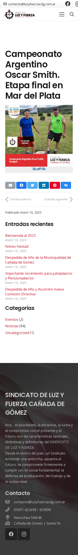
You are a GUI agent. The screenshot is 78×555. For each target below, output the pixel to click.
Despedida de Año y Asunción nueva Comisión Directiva (34, 291)
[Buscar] (72, 14)
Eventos (11, 319)
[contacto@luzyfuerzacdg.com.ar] (9, 502)
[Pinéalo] (55, 185)
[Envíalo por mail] (10, 185)
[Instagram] (24, 534)
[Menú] (61, 14)
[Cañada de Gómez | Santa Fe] (9, 523)
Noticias (11, 326)
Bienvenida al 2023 (20, 235)
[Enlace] (19, 14)
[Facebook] (67, 3)
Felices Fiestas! (17, 246)
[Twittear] (32, 185)
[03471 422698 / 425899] (9, 510)
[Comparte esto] (21, 185)
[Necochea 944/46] (9, 517)
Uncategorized (17, 332)
